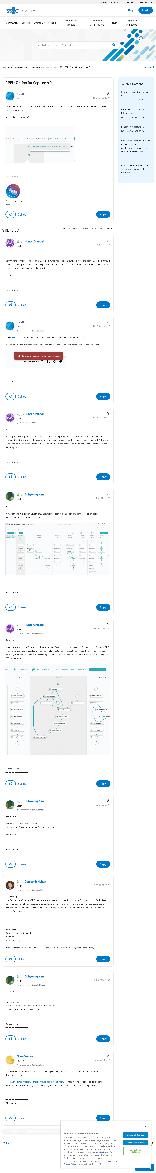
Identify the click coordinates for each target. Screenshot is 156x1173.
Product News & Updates (70, 22)
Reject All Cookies (136, 1142)
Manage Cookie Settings (136, 1151)
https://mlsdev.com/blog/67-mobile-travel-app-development (34, 1081)
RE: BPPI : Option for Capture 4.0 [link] (75, 67)
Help (131, 10)
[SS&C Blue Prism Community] (21, 10)
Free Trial (129, 2)
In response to (31, 331)
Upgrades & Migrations (132, 22)
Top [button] (7, 1143)
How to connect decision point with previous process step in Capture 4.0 (135, 169)
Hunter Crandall (19, 337)
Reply (103, 214)
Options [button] (148, 67)
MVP (114, 22)
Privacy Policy (70, 1164)
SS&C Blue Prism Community (15, 67)
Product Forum (50, 67)
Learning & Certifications (97, 22)
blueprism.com (146, 2)
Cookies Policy (102, 1152)
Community (12, 22)
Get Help (26, 22)
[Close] (145, 1126)
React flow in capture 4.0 (132, 126)
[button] (10, 214)
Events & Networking (45, 22)
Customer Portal (111, 2)
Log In (145, 10)
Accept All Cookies (135, 1135)
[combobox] (89, 45)
